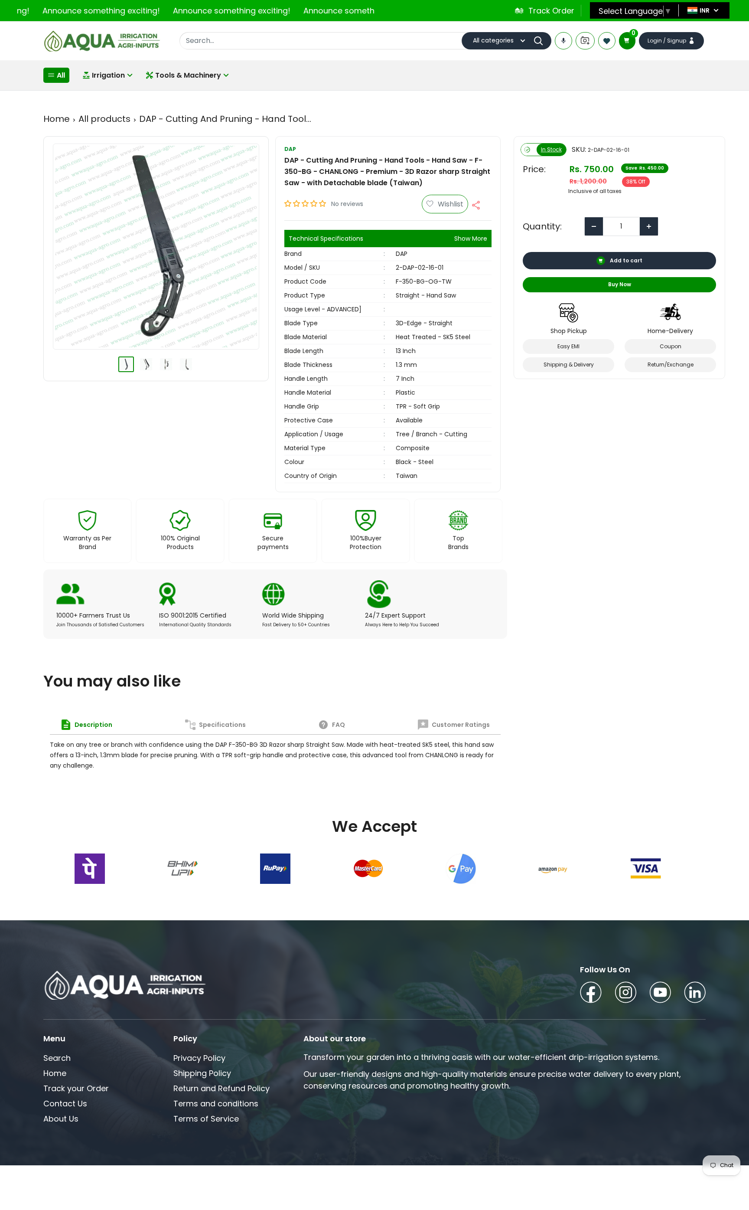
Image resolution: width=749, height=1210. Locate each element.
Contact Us (65, 1103)
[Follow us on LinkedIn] (695, 993)
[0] (627, 40)
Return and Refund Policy (221, 1088)
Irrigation (108, 75)
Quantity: (542, 226)
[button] (306, 204)
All (61, 75)
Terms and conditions (215, 1103)
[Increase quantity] (649, 226)
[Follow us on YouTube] (660, 993)
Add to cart (625, 260)
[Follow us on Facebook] (591, 993)
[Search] (540, 40)
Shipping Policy (202, 1073)
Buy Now (619, 284)
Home (56, 119)
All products (104, 119)
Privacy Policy (199, 1058)
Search (57, 1058)
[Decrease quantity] (594, 226)
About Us (60, 1118)
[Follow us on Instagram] (625, 993)
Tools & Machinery (188, 75)
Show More (470, 238)
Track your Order (76, 1088)
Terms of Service (206, 1118)
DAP (290, 149)
